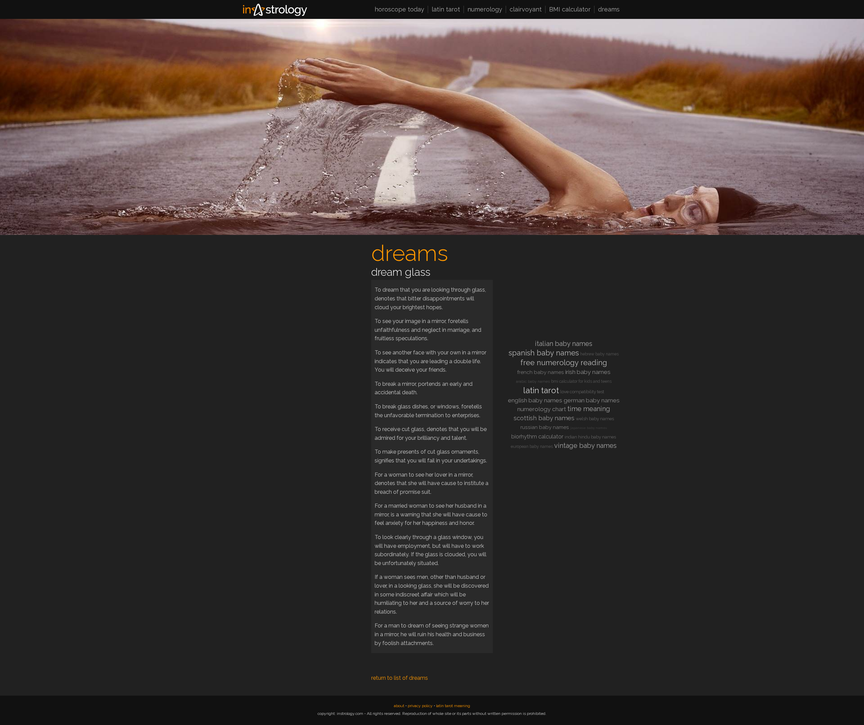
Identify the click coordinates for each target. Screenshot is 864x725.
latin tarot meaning (453, 705)
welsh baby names (595, 418)
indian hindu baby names (590, 436)
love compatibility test (582, 391)
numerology (484, 10)
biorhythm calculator (537, 436)
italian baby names (563, 344)
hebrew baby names (599, 354)
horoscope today (399, 10)
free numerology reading (563, 362)
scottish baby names (544, 418)
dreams (609, 10)
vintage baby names (585, 445)
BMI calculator (570, 10)
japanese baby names (588, 428)
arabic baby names (533, 381)
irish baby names (588, 372)
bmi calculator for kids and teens (581, 381)
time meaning (588, 409)
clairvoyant (526, 10)
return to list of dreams (399, 678)
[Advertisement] (300, 289)
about (399, 705)
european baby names (532, 446)
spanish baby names (544, 352)
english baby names (535, 400)
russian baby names (544, 427)
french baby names (540, 372)
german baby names (592, 400)
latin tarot (446, 10)
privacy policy (420, 705)
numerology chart (541, 409)
